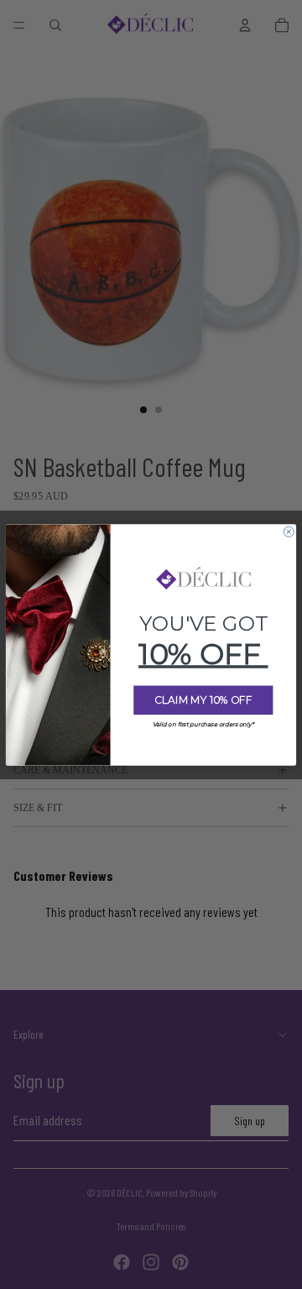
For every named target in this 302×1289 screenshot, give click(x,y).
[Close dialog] (289, 532)
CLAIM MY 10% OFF (203, 700)
